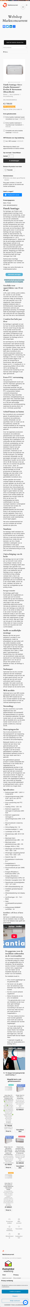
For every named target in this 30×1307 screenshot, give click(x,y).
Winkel (5, 94)
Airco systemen (14, 94)
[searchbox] (15, 47)
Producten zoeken (9, 1222)
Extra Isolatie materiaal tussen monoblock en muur (15, 118)
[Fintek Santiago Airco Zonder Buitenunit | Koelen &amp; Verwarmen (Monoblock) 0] (14, 70)
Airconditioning (8, 96)
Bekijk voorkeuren (15, 1300)
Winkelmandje (9, 1237)
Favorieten (19, 1229)
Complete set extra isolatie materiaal (14, 131)
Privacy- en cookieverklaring (18, 1304)
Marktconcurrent (13, 5)
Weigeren (15, 1296)
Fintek (16, 211)
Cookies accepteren (15, 1291)
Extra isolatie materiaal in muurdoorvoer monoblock (15, 124)
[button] (9, 170)
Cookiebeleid (7, 1304)
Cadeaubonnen (18, 1237)
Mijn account (18, 1222)
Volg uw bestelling (9, 1229)
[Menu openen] (27, 5)
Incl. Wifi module (14, 141)
